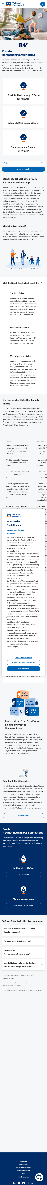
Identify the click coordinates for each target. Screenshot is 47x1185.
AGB (23, 1174)
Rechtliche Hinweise (23, 1171)
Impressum (23, 1161)
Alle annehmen (23, 669)
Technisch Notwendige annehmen (23, 662)
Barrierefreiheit (23, 1177)
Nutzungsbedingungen (23, 1167)
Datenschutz (23, 1164)
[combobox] (23, 162)
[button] (23, 930)
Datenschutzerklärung (15, 530)
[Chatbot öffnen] (39, 1177)
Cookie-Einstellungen (23, 658)
